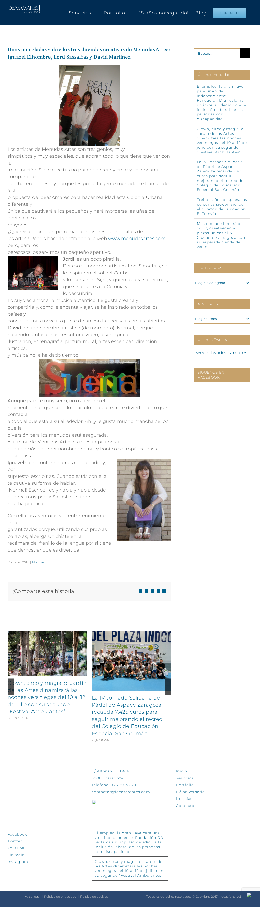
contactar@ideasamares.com (121, 792)
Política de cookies (94, 896)
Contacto (185, 805)
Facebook (17, 834)
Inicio (181, 771)
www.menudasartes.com (137, 238)
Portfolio (185, 785)
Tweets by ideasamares (220, 352)
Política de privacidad (60, 896)
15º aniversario (190, 792)
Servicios (185, 778)
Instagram (18, 861)
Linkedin (16, 855)
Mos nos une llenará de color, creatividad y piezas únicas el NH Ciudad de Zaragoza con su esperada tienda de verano (221, 235)
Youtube (16, 848)
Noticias (38, 562)
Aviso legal (32, 896)
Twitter (15, 841)
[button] (11, 687)
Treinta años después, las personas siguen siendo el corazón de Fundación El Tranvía (222, 206)
